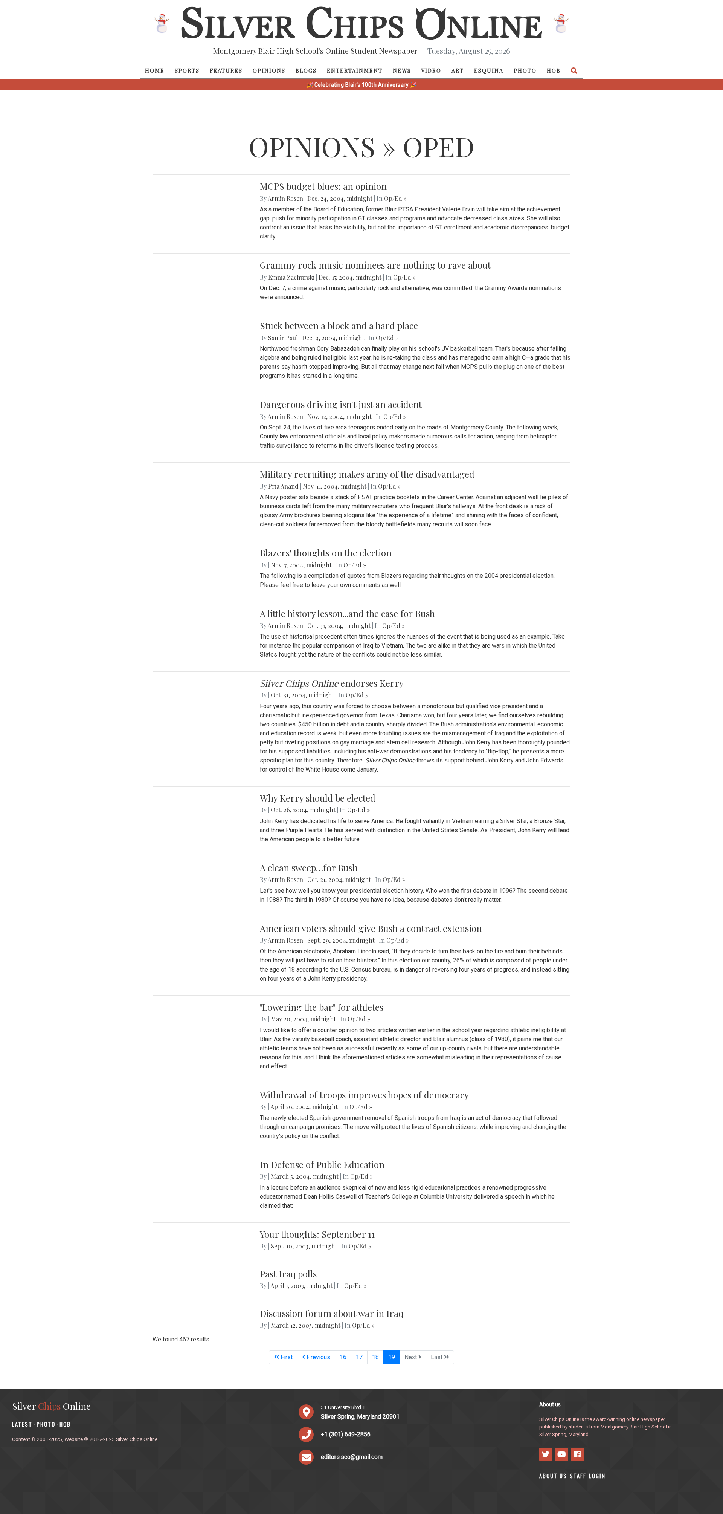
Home (155, 70)
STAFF (578, 1476)
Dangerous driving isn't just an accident (341, 404)
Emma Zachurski (291, 277)
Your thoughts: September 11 (317, 1234)
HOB (554, 70)
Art (457, 70)
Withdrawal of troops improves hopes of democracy (364, 1095)
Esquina (488, 70)
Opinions (269, 70)
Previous (317, 1357)
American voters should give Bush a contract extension (371, 928)
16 (343, 1357)
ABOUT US (553, 1476)
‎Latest (22, 1424)
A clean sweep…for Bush (309, 868)
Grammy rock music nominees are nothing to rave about (375, 265)
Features (226, 70)
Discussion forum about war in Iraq (331, 1313)
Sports (187, 70)
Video (431, 70)
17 (359, 1357)
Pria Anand (283, 486)
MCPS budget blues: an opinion (323, 186)
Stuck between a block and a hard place (339, 325)
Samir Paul (283, 338)
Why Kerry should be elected (317, 798)
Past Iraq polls (288, 1274)
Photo (525, 70)
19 (394, 1357)
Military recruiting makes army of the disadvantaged (367, 474)
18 (375, 1357)
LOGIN (597, 1476)
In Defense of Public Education (322, 1164)
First (286, 1357)
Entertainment (355, 70)
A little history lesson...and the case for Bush (347, 613)
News (402, 70)
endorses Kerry (332, 683)
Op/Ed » (395, 198)
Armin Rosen (285, 198)
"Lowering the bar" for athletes (321, 1007)
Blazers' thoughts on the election (326, 553)
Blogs (306, 70)
